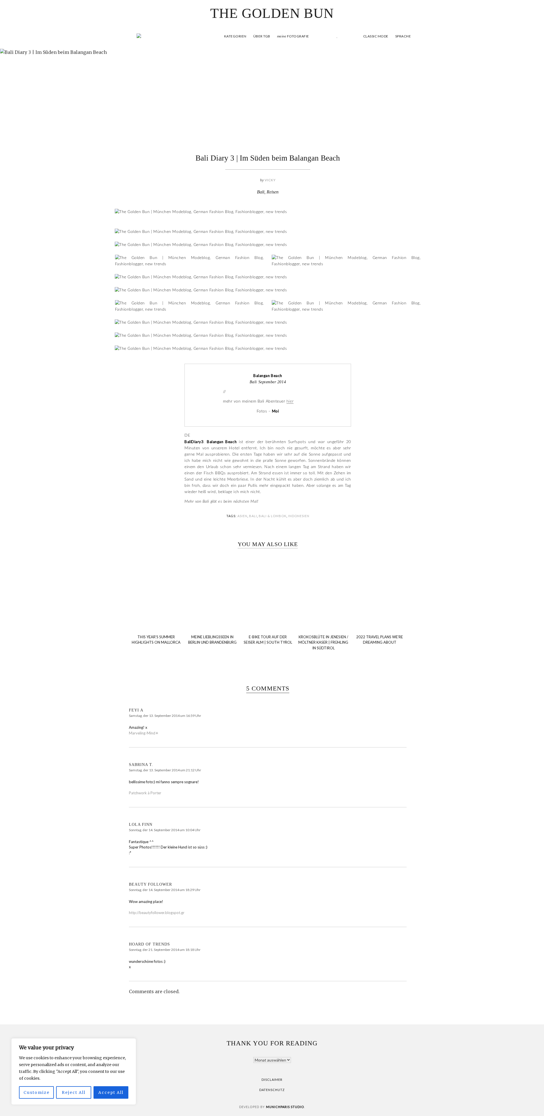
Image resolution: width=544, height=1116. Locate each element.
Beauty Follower (150, 884)
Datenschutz (272, 1090)
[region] (73, 1071)
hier (290, 401)
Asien (242, 516)
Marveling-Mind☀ (144, 733)
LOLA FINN (140, 824)
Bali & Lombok (272, 516)
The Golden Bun (272, 13)
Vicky (270, 180)
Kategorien (235, 36)
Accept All (111, 1092)
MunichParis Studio (285, 1107)
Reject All (74, 1092)
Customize (37, 1092)
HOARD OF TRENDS (149, 944)
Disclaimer (272, 1079)
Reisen (273, 191)
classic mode (375, 36)
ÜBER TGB (261, 36)
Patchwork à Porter (145, 793)
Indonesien (298, 516)
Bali (260, 191)
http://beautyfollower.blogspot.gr (156, 912)
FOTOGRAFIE (293, 36)
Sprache (403, 36)
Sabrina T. (141, 765)
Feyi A (136, 710)
